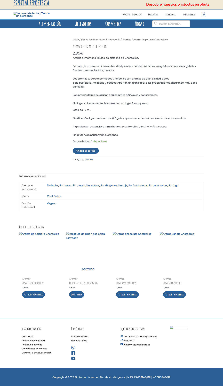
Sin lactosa (92, 185)
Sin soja (122, 185)
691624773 (128, 340)
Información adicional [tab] (32, 176)
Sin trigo (173, 185)
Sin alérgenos (108, 185)
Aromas (126, 39)
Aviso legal (27, 336)
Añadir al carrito (86, 150)
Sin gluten (79, 185)
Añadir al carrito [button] (33, 294)
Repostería (114, 39)
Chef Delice (54, 196)
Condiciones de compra (34, 348)
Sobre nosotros (79, 336)
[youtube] (73, 359)
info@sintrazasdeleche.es (136, 344)
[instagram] (73, 349)
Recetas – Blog (79, 340)
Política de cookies (32, 344)
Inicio (76, 39)
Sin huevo (65, 185)
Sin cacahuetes (158, 185)
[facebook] (73, 354)
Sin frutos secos (137, 185)
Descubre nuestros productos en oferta (177, 4)
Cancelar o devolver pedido (37, 352)
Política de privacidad (33, 340)
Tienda (84, 39)
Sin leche (52, 185)
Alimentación (97, 39)
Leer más (76, 294)
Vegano (51, 203)
